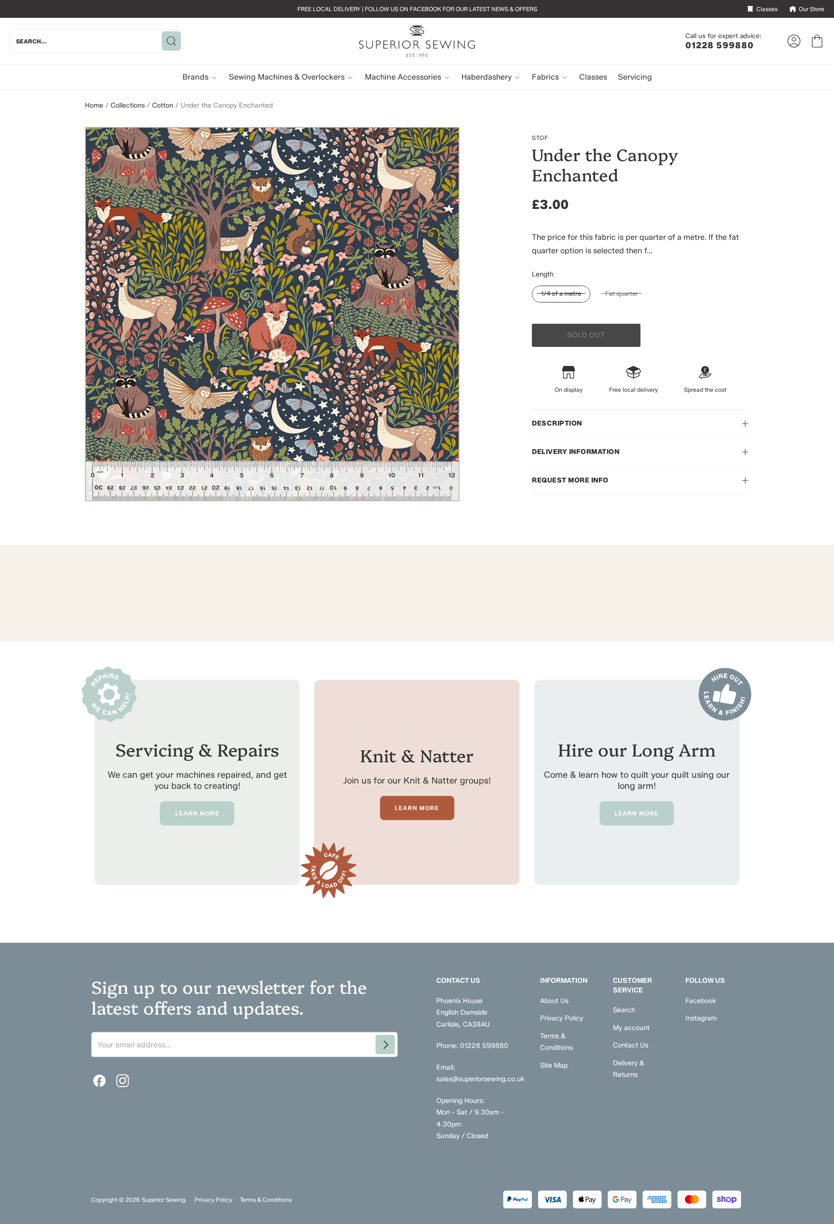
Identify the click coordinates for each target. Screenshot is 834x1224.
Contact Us (630, 1045)
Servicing (635, 77)
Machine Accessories (404, 77)
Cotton (162, 105)
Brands (196, 77)
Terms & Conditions (266, 1199)
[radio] (561, 294)
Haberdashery (487, 77)
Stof (540, 137)
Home (94, 105)
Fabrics (546, 77)
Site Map (554, 1065)
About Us (554, 1001)
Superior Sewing (163, 1199)
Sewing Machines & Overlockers (288, 77)
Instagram (701, 1018)
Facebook (700, 1001)
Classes (593, 77)
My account (631, 1028)
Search (624, 1010)
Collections (128, 105)
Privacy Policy (561, 1018)
